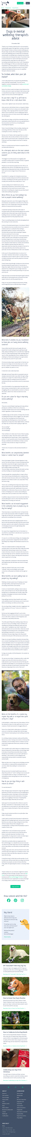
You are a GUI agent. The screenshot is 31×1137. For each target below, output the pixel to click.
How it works (7, 936)
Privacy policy (5, 1099)
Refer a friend (5, 1107)
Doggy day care (20, 1101)
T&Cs (3, 1101)
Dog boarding (20, 1113)
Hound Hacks (15, 7)
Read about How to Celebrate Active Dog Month (14, 1046)
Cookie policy (5, 1115)
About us (4, 1093)
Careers (4, 1111)
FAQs (3, 1125)
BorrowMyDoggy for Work (16, 877)
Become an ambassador (7, 1109)
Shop (3, 1105)
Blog (18, 1097)
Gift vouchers (5, 1095)
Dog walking (19, 1117)
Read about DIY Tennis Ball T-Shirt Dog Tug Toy (14, 974)
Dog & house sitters (21, 1115)
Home (2, 7)
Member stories (5, 1103)
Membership (20, 1095)
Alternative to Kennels (22, 1111)
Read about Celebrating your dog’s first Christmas (14, 1080)
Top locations (20, 1105)
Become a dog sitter (21, 1099)
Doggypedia (8, 7)
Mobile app (4, 1113)
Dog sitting (19, 1103)
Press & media (5, 1097)
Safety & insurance (21, 1107)
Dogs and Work (15, 886)
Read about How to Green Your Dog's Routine (13, 1008)
